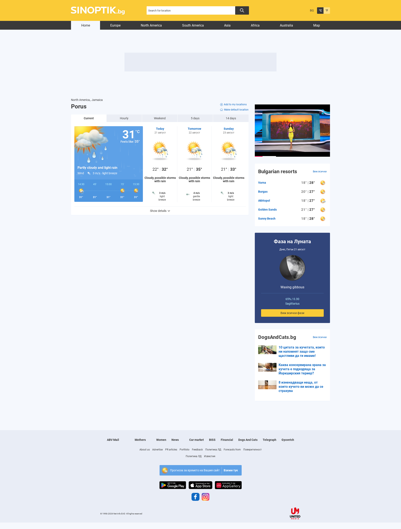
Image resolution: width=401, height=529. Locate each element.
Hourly (124, 118)
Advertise (157, 449)
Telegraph (269, 439)
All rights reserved (134, 513)
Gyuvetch (288, 439)
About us (145, 449)
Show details (158, 210)
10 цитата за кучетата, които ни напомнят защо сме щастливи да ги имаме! (302, 351)
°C (320, 10)
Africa (255, 25)
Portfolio (184, 449)
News (175, 439)
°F (326, 10)
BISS (212, 439)
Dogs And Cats (248, 439)
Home (85, 25)
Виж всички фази (292, 313)
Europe (115, 25)
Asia (227, 25)
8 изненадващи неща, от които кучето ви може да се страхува (301, 386)
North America (151, 25)
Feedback (197, 449)
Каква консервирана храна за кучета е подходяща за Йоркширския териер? (302, 369)
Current (89, 118)
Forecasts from (232, 449)
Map (316, 25)
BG (312, 10)
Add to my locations (235, 104)
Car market (196, 439)
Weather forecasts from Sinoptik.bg (100, 10)
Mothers (140, 439)
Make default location (236, 109)
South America (193, 25)
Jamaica (97, 100)
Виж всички (320, 171)
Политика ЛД (213, 449)
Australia (286, 25)
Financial (227, 439)
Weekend (160, 118)
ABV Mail (113, 439)
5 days (195, 118)
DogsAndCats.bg (277, 337)
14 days (231, 118)
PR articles (171, 449)
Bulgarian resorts (277, 171)
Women (161, 439)
